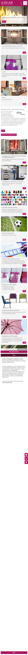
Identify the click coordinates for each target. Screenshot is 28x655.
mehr (4, 21)
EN (21, 4)
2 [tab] (14, 25)
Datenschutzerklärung (7, 382)
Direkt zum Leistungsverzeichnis (9, 134)
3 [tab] (15, 25)
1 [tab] (12, 25)
